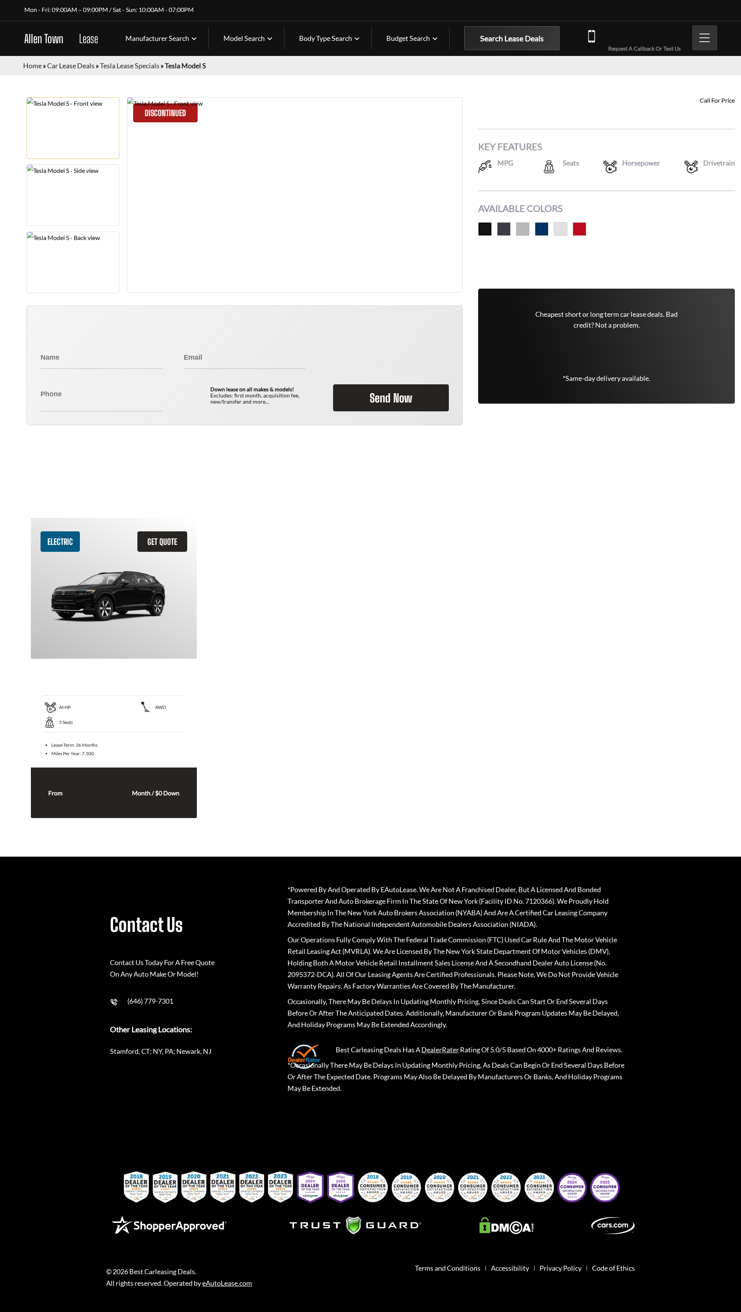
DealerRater (440, 1049)
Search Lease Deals (512, 38)
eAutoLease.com (227, 1283)
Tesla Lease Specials (129, 65)
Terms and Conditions (447, 1268)
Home (32, 65)
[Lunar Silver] (522, 229)
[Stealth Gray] (503, 229)
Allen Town (61, 39)
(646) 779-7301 (643, 35)
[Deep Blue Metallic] (541, 229)
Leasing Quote (733, 648)
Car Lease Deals (71, 65)
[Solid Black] (485, 229)
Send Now (391, 398)
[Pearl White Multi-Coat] (560, 229)
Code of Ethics (613, 1268)
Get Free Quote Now (606, 265)
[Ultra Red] (579, 229)
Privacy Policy (561, 1268)
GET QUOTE (162, 541)
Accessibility (510, 1268)
